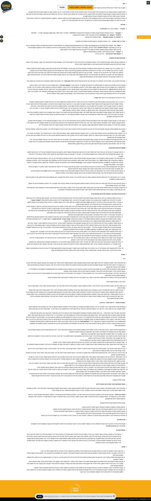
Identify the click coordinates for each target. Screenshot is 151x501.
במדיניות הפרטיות (52, 496)
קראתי (39, 496)
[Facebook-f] (1, 36)
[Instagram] (1, 40)
